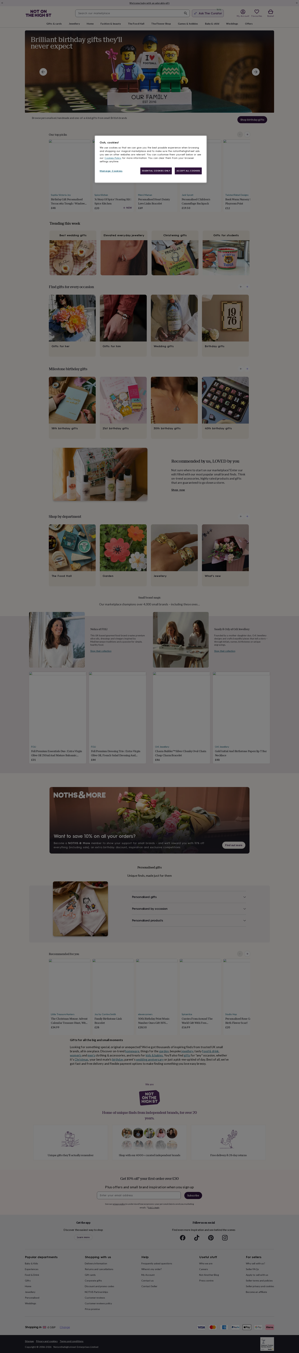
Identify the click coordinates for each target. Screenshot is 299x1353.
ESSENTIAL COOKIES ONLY (156, 171)
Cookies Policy (113, 158)
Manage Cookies (111, 171)
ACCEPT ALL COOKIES (188, 171)
